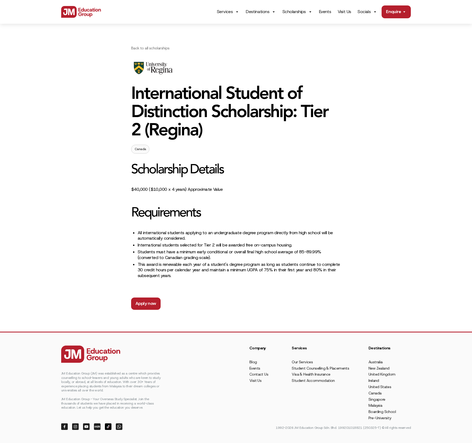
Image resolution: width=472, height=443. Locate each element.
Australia (375, 361)
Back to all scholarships (150, 48)
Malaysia (375, 405)
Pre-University (379, 417)
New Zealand (378, 368)
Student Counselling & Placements (320, 368)
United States (379, 386)
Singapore (376, 399)
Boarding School (382, 411)
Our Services (302, 361)
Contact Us (258, 374)
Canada (374, 393)
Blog (253, 361)
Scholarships (294, 11)
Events (325, 11)
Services (225, 11)
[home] (81, 12)
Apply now (145, 303)
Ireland (373, 380)
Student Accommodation (313, 380)
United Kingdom (382, 374)
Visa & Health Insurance (311, 374)
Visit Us (344, 11)
